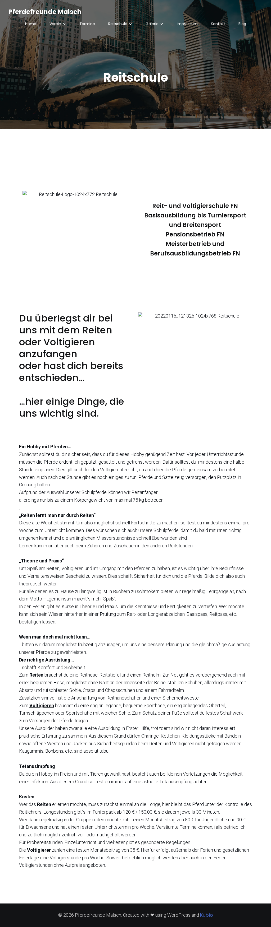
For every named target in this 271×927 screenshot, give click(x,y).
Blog (242, 23)
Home (30, 23)
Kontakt (218, 23)
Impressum (187, 23)
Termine (87, 23)
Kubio (206, 915)
